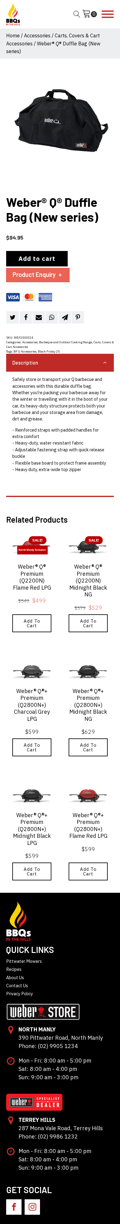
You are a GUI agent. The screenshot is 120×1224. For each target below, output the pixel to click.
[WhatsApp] (52, 317)
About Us (15, 977)
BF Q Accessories (25, 351)
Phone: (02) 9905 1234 (48, 1046)
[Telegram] (65, 317)
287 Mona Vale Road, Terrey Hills (60, 1128)
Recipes (14, 969)
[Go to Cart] (89, 14)
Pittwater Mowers (24, 961)
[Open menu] (108, 14)
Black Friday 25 (49, 351)
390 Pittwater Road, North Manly (60, 1037)
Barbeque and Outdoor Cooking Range (65, 342)
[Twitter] (12, 317)
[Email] (39, 317)
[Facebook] (26, 317)
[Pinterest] (78, 317)
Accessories (37, 35)
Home (13, 35)
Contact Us (17, 985)
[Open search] (77, 14)
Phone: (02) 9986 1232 (48, 1136)
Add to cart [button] (32, 623)
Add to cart (36, 258)
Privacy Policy (19, 993)
